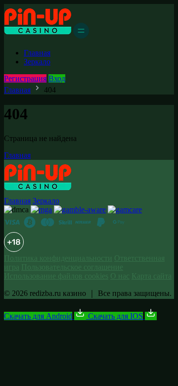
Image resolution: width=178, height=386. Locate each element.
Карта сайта (152, 276)
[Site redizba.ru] (37, 36)
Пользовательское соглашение (72, 267)
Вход (56, 78)
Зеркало (37, 61)
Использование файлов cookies (56, 276)
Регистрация (25, 78)
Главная (37, 52)
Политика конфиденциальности (58, 258)
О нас (120, 276)
